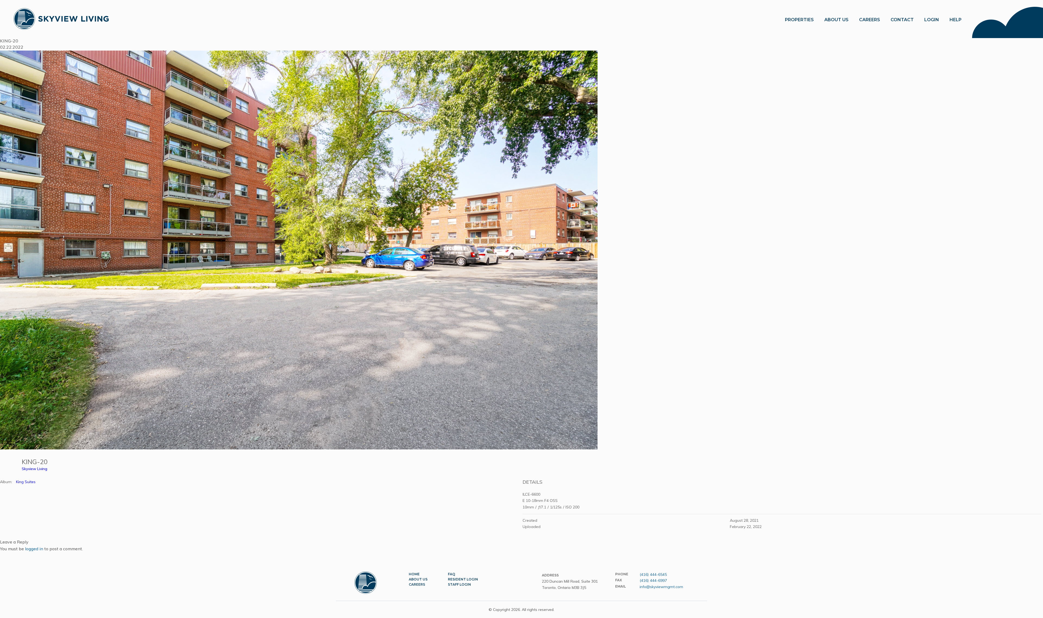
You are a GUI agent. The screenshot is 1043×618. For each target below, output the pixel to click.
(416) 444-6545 (653, 574)
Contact (902, 19)
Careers (869, 19)
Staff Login (459, 584)
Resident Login (463, 579)
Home (414, 574)
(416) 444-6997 (653, 580)
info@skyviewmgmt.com (661, 586)
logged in (34, 548)
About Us (418, 579)
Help (956, 19)
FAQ (451, 574)
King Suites (26, 481)
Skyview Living (34, 468)
